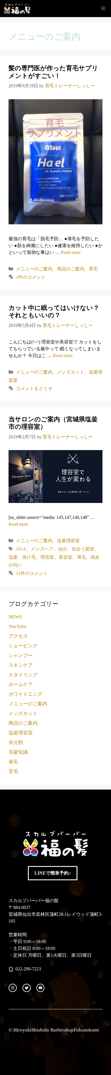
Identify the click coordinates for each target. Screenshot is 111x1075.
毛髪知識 (18, 752)
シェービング (23, 646)
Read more (71, 252)
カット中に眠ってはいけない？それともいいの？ (54, 311)
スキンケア (21, 665)
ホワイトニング (25, 694)
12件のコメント (32, 573)
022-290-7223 (28, 968)
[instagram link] (13, 988)
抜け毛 (29, 557)
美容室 (65, 557)
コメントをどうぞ (34, 388)
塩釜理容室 (68, 540)
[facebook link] (40, 988)
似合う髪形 (83, 548)
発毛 (13, 762)
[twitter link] (26, 988)
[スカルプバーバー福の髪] (17, 8)
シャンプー (21, 655)
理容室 (47, 557)
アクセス (18, 636)
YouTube (17, 626)
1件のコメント (31, 277)
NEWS (15, 617)
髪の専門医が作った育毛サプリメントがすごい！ (53, 72)
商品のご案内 (70, 268)
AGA (21, 548)
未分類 (16, 742)
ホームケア (21, 684)
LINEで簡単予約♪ (52, 873)
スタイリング (23, 675)
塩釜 (13, 557)
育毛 (93, 268)
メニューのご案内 (34, 268)
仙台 (62, 548)
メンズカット (70, 372)
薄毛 (81, 557)
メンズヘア (42, 548)
